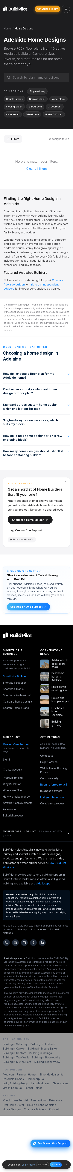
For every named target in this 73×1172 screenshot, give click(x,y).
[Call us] (6, 942)
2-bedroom (35, 106)
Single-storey (37, 91)
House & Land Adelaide (41, 1104)
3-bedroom (54, 106)
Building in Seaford (14, 1053)
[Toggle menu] (66, 9)
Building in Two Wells (16, 1057)
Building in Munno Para (17, 1061)
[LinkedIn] (42, 942)
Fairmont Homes (27, 1074)
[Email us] (15, 942)
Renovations (38, 1100)
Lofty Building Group (15, 1083)
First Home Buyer (13, 1104)
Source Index (38, 929)
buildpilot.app (42, 883)
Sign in (7, 759)
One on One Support (28, 530)
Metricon (8, 1074)
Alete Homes (60, 1083)
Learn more (28, 1164)
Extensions (56, 1100)
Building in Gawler (14, 1048)
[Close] (67, 1165)
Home (7, 28)
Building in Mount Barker (43, 1048)
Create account (12, 769)
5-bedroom (32, 114)
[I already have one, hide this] (65, 481)
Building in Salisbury (15, 1044)
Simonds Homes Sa (51, 1074)
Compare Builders (35, 1109)
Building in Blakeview (47, 1061)
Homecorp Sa (35, 1078)
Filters (15, 138)
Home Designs (12, 1109)
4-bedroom (12, 114)
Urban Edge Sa (12, 1087)
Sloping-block (14, 106)
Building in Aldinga (40, 1053)
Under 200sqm (53, 114)
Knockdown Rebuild (15, 1100)
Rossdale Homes (13, 1078)
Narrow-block (37, 98)
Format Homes (33, 1087)
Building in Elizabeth (43, 1044)
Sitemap (22, 929)
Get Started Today (47, 8)
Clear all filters (36, 168)
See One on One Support (26, 606)
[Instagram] (24, 942)
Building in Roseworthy (46, 1057)
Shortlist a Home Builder (28, 519)
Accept (56, 1164)
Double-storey (14, 98)
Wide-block (58, 98)
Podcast (54, 1109)
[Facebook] (33, 942)
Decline (42, 1164)
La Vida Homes (40, 1083)
